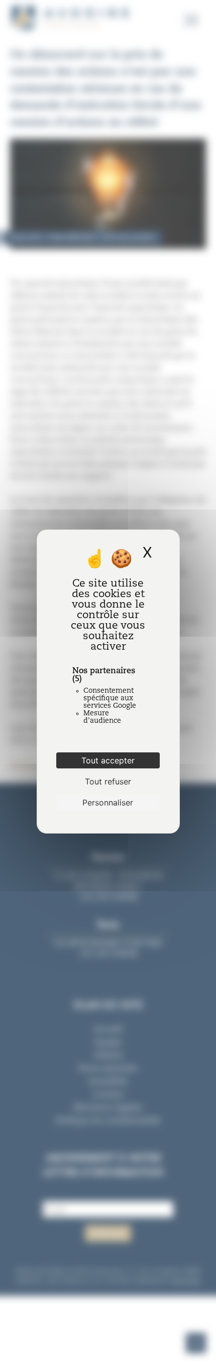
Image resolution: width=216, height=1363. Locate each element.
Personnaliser (107, 802)
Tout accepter (108, 760)
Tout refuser (108, 781)
